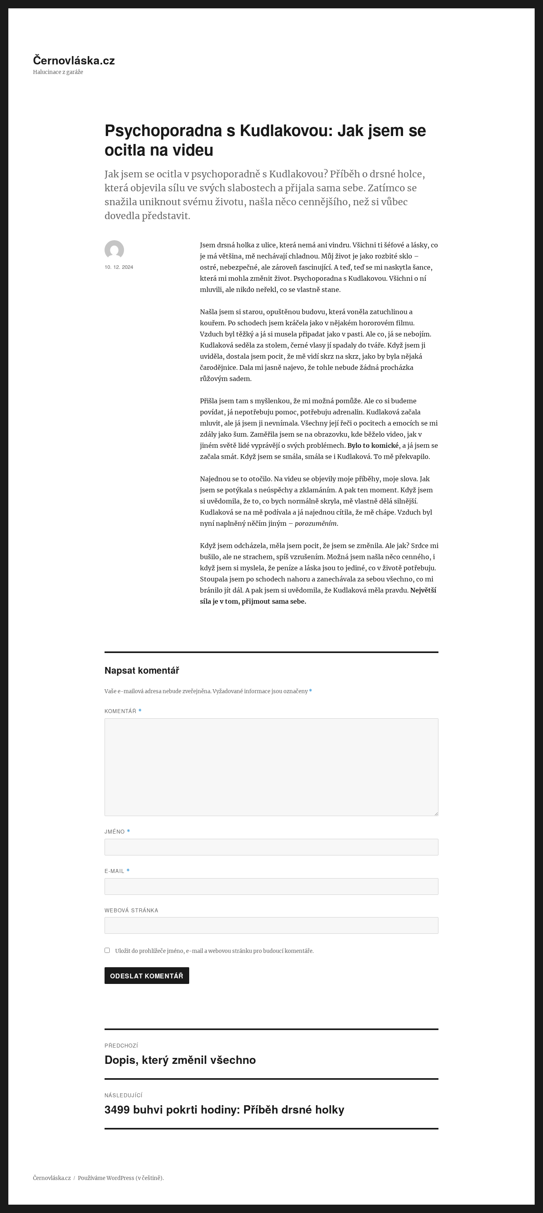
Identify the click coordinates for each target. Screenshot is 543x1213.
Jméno (117, 831)
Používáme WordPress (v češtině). (121, 1178)
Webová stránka (132, 910)
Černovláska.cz (74, 60)
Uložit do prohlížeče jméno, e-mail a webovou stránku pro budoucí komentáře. (214, 951)
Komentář (123, 711)
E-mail (117, 871)
